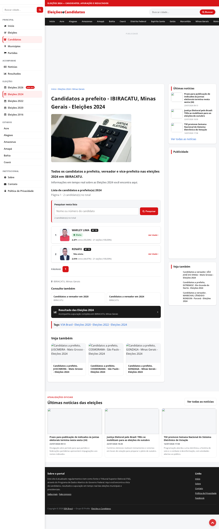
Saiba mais (52, 494)
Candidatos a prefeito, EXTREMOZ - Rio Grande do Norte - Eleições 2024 (196, 285)
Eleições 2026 (21, 87)
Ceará (123, 21)
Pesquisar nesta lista (65, 204)
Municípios (14, 46)
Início (52, 21)
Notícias (12, 66)
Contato (12, 184)
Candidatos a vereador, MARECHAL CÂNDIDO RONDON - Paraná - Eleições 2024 (197, 297)
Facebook (199, 498)
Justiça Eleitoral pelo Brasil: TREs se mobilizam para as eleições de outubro (198, 113)
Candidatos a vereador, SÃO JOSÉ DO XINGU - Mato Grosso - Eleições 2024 (198, 275)
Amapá (100, 21)
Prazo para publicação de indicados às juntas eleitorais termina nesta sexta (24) (197, 97)
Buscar (208, 12)
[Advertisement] (131, 58)
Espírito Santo (158, 21)
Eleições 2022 (15, 100)
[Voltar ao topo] (212, 522)
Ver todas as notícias (183, 139)
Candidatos (14, 39)
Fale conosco (65, 494)
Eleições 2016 (15, 114)
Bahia (112, 21)
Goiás (172, 21)
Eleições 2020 (15, 107)
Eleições (12, 32)
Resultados (14, 73)
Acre (62, 21)
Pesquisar (151, 211)
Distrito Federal (138, 21)
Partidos (12, 53)
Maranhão (185, 21)
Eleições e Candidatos (101, 508)
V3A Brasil (67, 324)
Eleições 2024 (15, 94)
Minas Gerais (202, 21)
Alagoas (73, 21)
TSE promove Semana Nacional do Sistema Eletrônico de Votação (195, 127)
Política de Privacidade (21, 190)
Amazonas (87, 21)
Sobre (11, 177)
